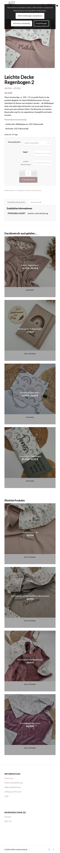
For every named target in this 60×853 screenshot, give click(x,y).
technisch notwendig (21, 23)
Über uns (8, 821)
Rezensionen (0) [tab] (36, 202)
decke (28, 190)
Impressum (8, 778)
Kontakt (7, 817)
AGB (6, 796)
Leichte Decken (36, 190)
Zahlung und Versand (12, 792)
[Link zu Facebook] (53, 849)
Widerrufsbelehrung (12, 787)
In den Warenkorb (28, 180)
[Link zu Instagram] (49, 849)
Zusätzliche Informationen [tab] (16, 202)
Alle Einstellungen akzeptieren (30, 16)
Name (25, 152)
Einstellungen (41, 23)
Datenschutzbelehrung (13, 783)
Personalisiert (14, 142)
